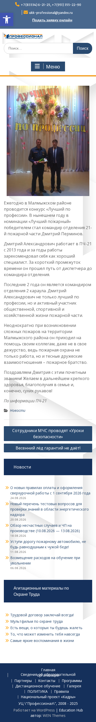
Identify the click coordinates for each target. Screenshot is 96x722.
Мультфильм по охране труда (36, 621)
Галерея (74, 686)
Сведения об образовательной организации (48, 675)
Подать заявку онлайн (52, 20)
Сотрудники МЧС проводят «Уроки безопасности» (48, 434)
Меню (53, 67)
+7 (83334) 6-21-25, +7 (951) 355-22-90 (51, 5)
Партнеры (23, 680)
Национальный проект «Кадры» (48, 697)
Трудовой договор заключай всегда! (42, 614)
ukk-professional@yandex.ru (51, 13)
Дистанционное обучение (37, 686)
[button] (6, 19)
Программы (72, 680)
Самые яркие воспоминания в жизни (42, 640)
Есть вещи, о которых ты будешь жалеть (46, 627)
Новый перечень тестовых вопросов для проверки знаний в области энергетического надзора (49, 509)
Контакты (46, 680)
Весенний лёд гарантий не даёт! (48, 448)
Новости (17, 410)
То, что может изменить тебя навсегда (45, 634)
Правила (61, 691)
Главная (48, 670)
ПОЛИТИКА (37, 691)
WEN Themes (54, 715)
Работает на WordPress (34, 710)
